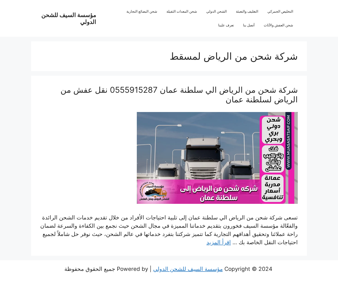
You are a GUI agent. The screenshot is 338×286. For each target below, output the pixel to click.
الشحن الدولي (216, 11)
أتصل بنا (249, 25)
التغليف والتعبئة (247, 11)
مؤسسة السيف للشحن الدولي (188, 269)
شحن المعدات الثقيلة (181, 11)
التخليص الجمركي (280, 11)
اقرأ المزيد (218, 242)
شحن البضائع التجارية (141, 11)
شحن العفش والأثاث (278, 25)
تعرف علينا (226, 25)
